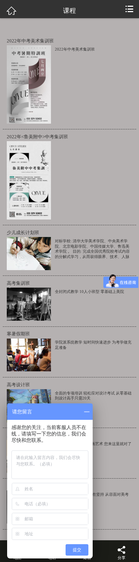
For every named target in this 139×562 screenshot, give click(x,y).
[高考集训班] (27, 304)
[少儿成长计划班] (27, 253)
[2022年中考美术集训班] (27, 84)
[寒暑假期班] (27, 355)
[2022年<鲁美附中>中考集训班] (27, 180)
